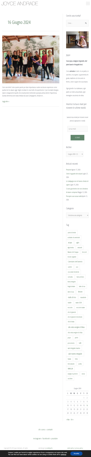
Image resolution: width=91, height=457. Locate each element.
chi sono (41, 429)
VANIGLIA (70, 368)
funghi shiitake (71, 286)
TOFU (76, 359)
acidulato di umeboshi (74, 237)
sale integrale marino (74, 348)
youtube (54, 438)
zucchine (70, 378)
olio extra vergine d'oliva (76, 327)
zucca (83, 373)
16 (87, 405)
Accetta (76, 453)
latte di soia (71, 292)
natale (69, 302)
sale (80, 343)
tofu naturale (71, 364)
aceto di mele (72, 232)
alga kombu (71, 247)
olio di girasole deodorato (75, 317)
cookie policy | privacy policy (75, 448)
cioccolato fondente (73, 272)
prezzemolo (71, 343)
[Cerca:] (77, 23)
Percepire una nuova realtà (74, 196)
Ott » (72, 419)
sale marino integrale (75, 353)
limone (80, 291)
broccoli (84, 252)
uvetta (80, 364)
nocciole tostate (80, 307)
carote (70, 267)
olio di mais (71, 321)
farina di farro (80, 277)
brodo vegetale (72, 257)
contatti (50, 429)
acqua (70, 242)
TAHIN (69, 359)
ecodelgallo (49, 448)
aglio (77, 242)
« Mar (68, 419)
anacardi (80, 247)
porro (76, 337)
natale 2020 (79, 303)
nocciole (70, 307)
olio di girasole (72, 312)
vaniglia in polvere (73, 374)
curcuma (70, 277)
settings (63, 455)
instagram (37, 438)
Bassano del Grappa (73, 252)
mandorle (83, 297)
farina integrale (72, 282)
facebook (46, 438)
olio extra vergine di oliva (75, 332)
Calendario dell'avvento (75, 261)
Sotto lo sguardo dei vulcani (74, 173)
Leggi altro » (5, 101)
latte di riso (82, 286)
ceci (77, 267)
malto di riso (72, 297)
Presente (68, 169)
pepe (69, 337)
